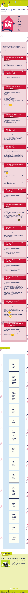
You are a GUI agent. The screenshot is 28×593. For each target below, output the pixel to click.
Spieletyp (14, 528)
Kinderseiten (9, 1)
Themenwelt (3, 1)
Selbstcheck (14, 421)
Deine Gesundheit (13, 410)
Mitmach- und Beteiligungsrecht (14, 491)
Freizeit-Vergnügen (14, 365)
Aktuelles (7, 553)
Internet (15, 1)
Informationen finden (13, 476)
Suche (26, 1)
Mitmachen (21, 1)
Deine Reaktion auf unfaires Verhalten (14, 379)
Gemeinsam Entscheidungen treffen (14, 435)
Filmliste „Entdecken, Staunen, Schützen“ (13, 558)
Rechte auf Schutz (13, 504)
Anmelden (6, 64)
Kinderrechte (14, 538)
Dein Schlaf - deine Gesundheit (14, 395)
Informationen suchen (13, 463)
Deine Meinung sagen (13, 451)
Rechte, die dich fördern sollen (14, 517)
